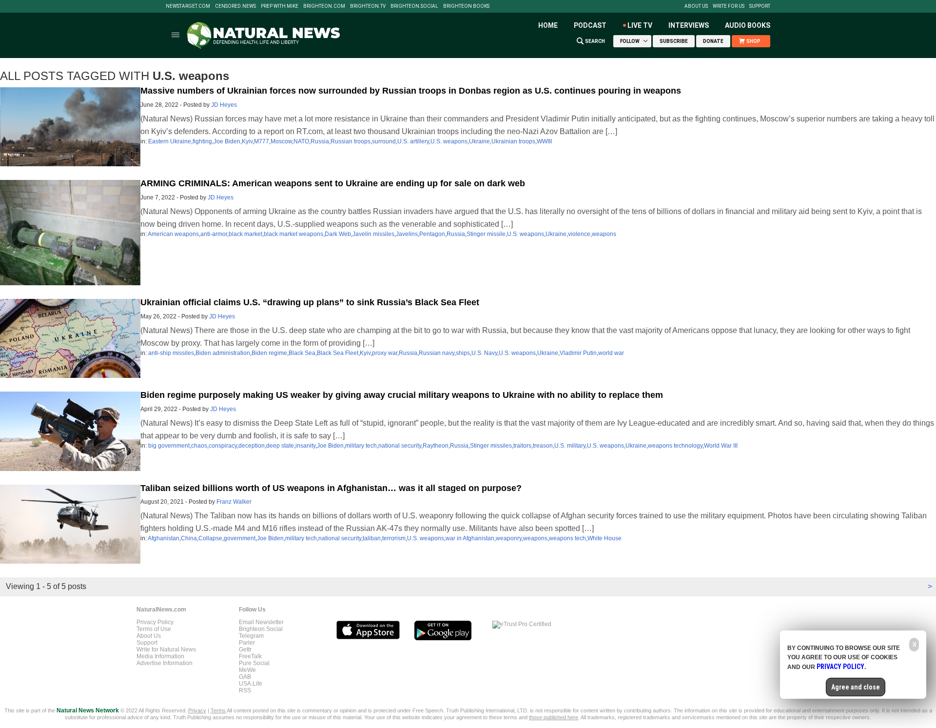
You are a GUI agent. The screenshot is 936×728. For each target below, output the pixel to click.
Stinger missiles (491, 445)
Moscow (281, 141)
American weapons (173, 234)
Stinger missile (486, 234)
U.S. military (569, 445)
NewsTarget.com (188, 6)
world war (611, 353)
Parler (247, 642)
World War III (721, 445)
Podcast (590, 25)
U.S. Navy (484, 353)
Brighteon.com (324, 6)
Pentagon (432, 234)
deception (251, 445)
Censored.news (235, 6)
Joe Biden (227, 141)
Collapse (210, 538)
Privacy (197, 710)
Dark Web (338, 234)
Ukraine (479, 141)
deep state (280, 445)
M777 (261, 141)
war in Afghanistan (470, 538)
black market (245, 234)
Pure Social (254, 663)
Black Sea (302, 353)
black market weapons (293, 234)
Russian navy (436, 353)
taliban (372, 538)
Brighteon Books (466, 6)
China (189, 538)
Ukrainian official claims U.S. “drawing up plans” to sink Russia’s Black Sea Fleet (309, 302)
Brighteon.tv (368, 6)
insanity (305, 445)
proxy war (384, 353)
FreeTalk (250, 656)
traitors (522, 445)
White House (604, 538)
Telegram (251, 635)
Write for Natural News (166, 649)
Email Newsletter (261, 622)
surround (384, 141)
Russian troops (350, 141)
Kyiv (247, 141)
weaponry (509, 538)
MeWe (247, 670)
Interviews (688, 25)
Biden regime (269, 353)
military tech (361, 445)
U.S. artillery (413, 141)
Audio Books (747, 25)
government (239, 538)
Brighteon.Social (414, 6)
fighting (202, 141)
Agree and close (855, 687)
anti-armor (213, 234)
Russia (320, 141)
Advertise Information (164, 663)
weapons (604, 234)
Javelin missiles (373, 234)
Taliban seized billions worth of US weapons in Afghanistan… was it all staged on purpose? (331, 488)
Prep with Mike (279, 6)
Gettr (245, 649)
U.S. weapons (449, 141)
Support (759, 6)
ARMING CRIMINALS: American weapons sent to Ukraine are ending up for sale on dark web (332, 183)
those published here (553, 717)
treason (543, 445)
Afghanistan (163, 538)
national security (399, 445)
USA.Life (250, 683)
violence (579, 234)
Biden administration (222, 353)
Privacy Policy (155, 622)
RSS (245, 690)
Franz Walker (234, 501)
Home (548, 25)
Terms (219, 710)
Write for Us (728, 6)
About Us (696, 6)
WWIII (544, 141)
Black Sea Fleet (337, 353)
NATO (301, 141)
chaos (199, 445)
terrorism (394, 538)
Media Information (160, 656)
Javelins (407, 234)
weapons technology (675, 445)
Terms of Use (153, 629)
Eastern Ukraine (169, 141)
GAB (245, 676)
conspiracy (223, 445)
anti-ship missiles (171, 353)
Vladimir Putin (578, 353)
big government (169, 445)
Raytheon (435, 445)
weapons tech (567, 538)
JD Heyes (224, 104)
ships (463, 353)
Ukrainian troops (513, 141)
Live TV (639, 25)
